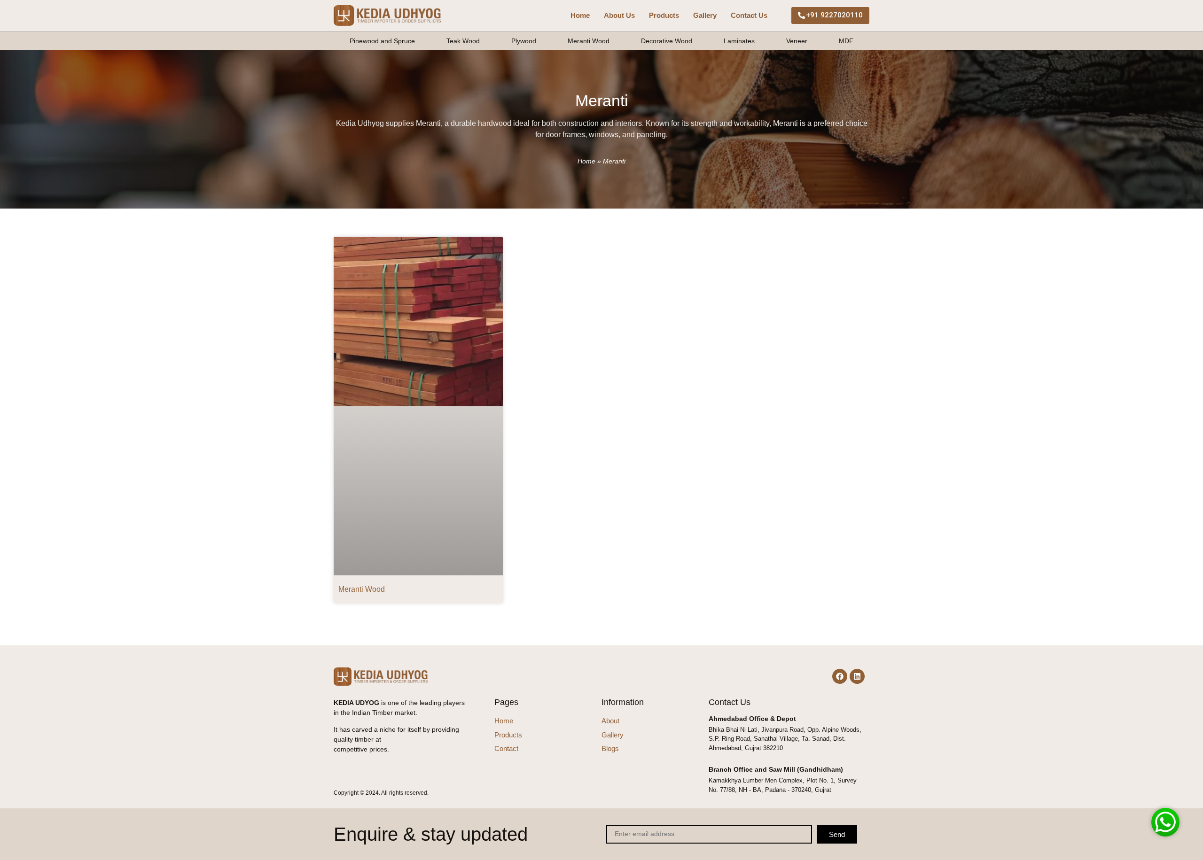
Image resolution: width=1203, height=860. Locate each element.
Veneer (796, 41)
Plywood (523, 41)
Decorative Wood (666, 41)
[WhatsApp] (1165, 822)
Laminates (739, 41)
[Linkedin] (857, 676)
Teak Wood (463, 41)
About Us (619, 15)
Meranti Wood (588, 41)
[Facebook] (839, 676)
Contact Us (749, 15)
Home (580, 15)
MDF (846, 41)
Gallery (705, 15)
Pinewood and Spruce (382, 41)
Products (664, 15)
